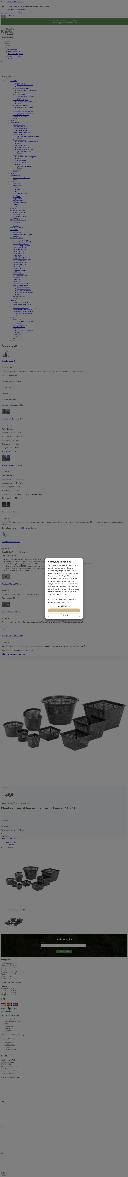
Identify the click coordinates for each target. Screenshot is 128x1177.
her (68, 602)
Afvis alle (64, 615)
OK (64, 610)
